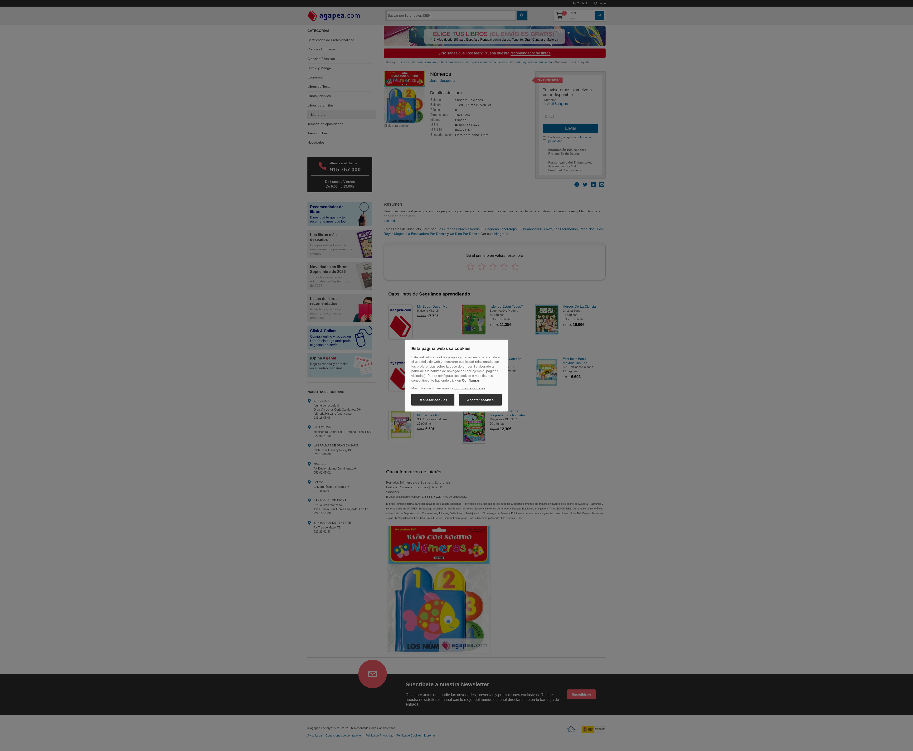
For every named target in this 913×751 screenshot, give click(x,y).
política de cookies (469, 388)
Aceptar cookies (480, 400)
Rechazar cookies (432, 400)
